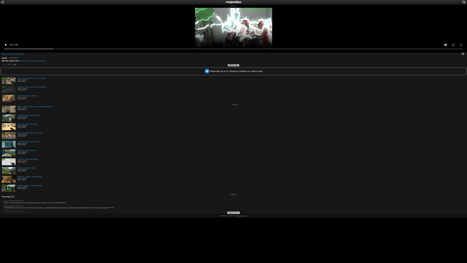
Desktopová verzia (241, 215)
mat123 (4, 58)
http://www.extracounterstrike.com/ (32, 61)
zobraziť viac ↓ (234, 65)
